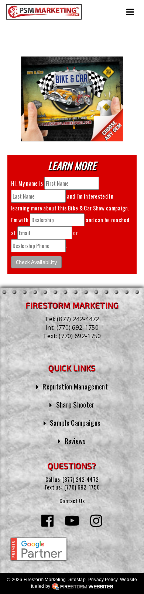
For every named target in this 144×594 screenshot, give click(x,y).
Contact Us (72, 501)
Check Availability (36, 262)
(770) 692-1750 (77, 327)
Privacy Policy (102, 579)
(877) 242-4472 (78, 319)
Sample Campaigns (75, 422)
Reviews (75, 440)
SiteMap (77, 579)
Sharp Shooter (75, 404)
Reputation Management (75, 386)
